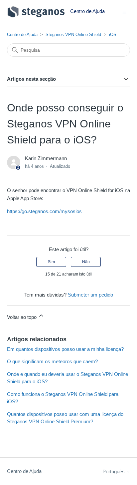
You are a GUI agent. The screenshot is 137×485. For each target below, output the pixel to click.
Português (114, 471)
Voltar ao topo (22, 317)
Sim (51, 262)
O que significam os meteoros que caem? (52, 361)
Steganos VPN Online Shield (73, 34)
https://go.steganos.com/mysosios (44, 211)
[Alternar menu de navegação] (124, 11)
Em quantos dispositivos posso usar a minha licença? (65, 349)
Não (86, 262)
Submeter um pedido (90, 295)
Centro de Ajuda (22, 34)
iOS (112, 34)
